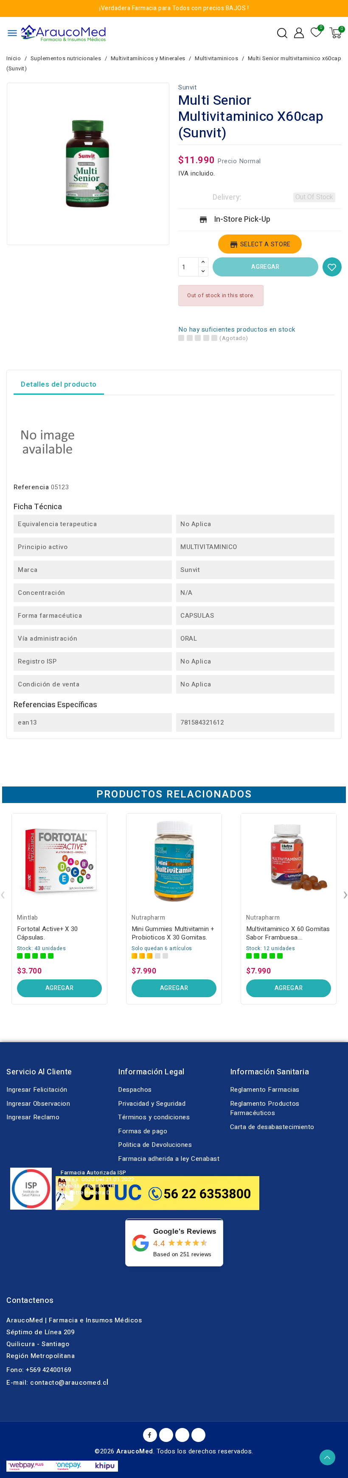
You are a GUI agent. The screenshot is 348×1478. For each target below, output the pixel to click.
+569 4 (36, 1370)
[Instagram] (198, 1435)
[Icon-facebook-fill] (150, 1435)
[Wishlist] (316, 33)
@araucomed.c (83, 1382)
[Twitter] (182, 1435)
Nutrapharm (148, 917)
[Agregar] (104, 874)
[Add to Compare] (104, 841)
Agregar (265, 266)
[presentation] (2, 895)
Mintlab (27, 917)
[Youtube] (166, 1435)
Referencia (31, 487)
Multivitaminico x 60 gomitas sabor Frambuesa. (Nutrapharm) (288, 933)
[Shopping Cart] (335, 33)
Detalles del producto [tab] (59, 384)
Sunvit (187, 87)
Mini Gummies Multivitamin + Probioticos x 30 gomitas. (173, 933)
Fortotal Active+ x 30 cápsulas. (47, 933)
